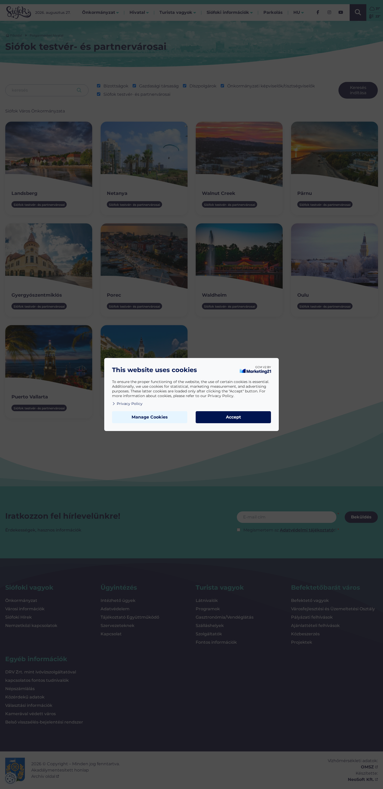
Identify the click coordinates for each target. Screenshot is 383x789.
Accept (233, 417)
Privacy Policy (130, 403)
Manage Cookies (150, 417)
